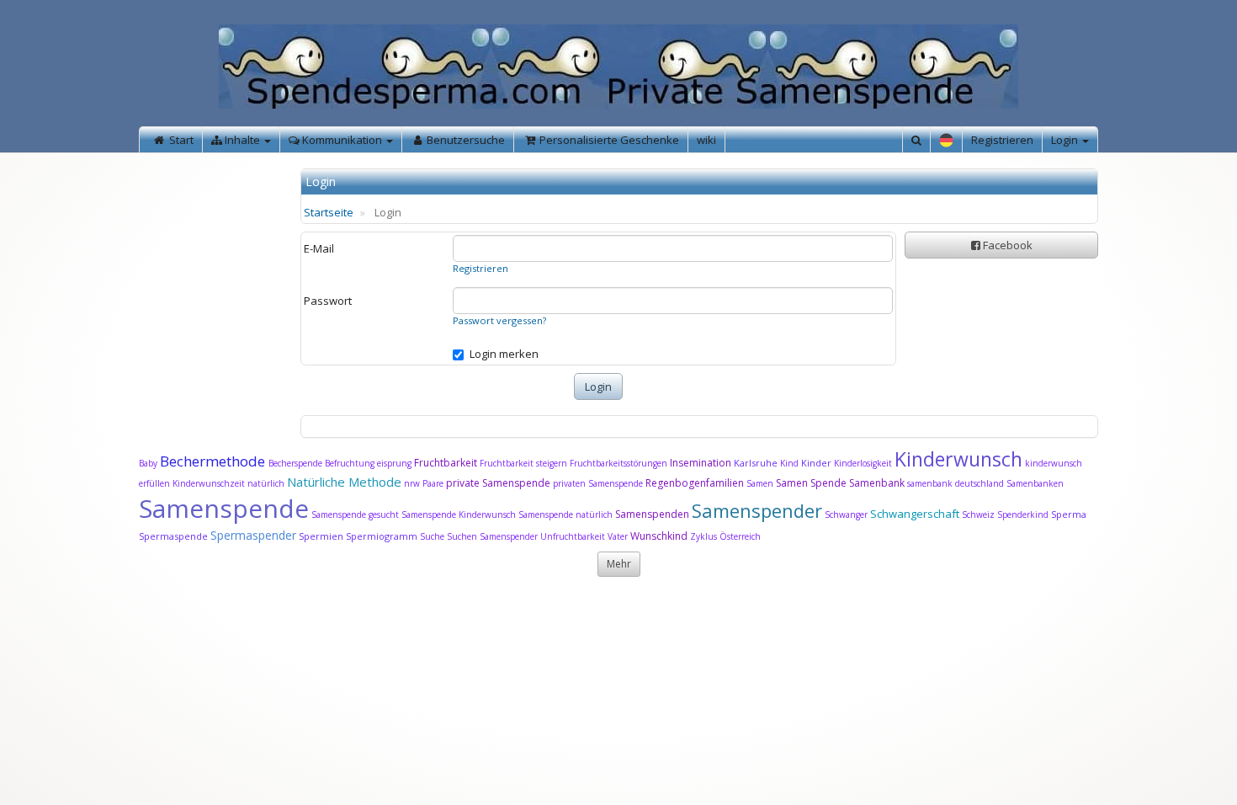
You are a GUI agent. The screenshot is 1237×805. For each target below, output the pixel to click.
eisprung (394, 463)
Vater (619, 536)
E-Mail (319, 248)
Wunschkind (659, 536)
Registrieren (1002, 139)
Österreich (740, 536)
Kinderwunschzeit (209, 483)
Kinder (816, 462)
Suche (433, 536)
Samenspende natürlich (565, 514)
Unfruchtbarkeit (574, 536)
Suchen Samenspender (492, 536)
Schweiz (978, 514)
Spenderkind (1023, 514)
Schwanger (846, 514)
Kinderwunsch (958, 458)
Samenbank (877, 483)
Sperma (1068, 514)
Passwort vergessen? (499, 320)
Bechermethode (214, 461)
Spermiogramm (381, 536)
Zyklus (703, 536)
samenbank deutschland (955, 483)
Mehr (619, 564)
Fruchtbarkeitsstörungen (620, 463)
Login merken (504, 353)
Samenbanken (1035, 483)
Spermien (321, 536)
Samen (761, 483)
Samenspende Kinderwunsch (458, 514)
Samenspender (757, 510)
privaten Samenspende (598, 483)
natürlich (265, 483)
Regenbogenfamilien (694, 483)
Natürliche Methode (344, 481)
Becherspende (295, 463)
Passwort (328, 300)
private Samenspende (498, 483)
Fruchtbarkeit (447, 463)
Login (1065, 139)
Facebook (1006, 245)
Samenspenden (652, 514)
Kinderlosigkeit (864, 463)
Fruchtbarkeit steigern (523, 463)
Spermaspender (253, 535)
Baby (148, 463)
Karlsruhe (756, 462)
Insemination (700, 463)
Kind (790, 463)
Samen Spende (811, 483)
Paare (434, 483)
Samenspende (224, 508)
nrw (412, 483)
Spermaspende (173, 536)
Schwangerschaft (916, 513)
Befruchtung (349, 463)
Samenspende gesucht (355, 514)
